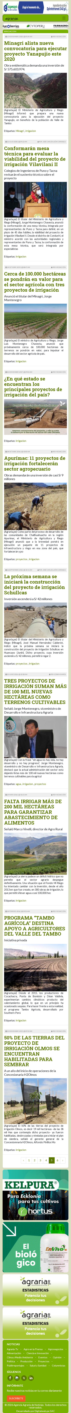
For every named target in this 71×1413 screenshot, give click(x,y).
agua (18, 784)
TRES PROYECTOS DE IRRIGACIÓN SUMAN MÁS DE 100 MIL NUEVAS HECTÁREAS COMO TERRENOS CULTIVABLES (35, 691)
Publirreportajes (15, 1365)
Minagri (20, 130)
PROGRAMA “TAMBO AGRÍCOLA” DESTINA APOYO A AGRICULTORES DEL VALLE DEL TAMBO (34, 926)
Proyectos (43, 1361)
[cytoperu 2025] (20, 26)
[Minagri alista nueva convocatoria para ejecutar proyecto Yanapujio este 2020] (35, 90)
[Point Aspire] (35, 7)
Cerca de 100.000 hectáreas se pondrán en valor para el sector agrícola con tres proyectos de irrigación (35, 282)
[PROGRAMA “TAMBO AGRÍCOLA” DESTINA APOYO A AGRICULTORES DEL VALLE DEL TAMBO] (35, 967)
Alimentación (14, 1352)
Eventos (42, 1357)
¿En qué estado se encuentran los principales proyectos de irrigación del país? (33, 386)
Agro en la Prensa (33, 1349)
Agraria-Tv (12, 1349)
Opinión (57, 1357)
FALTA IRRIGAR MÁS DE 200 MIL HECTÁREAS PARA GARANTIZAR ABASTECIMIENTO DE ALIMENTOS (33, 812)
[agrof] (35, 1290)
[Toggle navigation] (64, 18)
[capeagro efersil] (35, 1247)
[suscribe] (35, 1323)
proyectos (21, 559)
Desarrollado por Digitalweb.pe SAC (35, 1410)
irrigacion (31, 130)
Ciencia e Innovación (38, 1352)
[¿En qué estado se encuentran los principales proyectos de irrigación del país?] (35, 417)
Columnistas (58, 1365)
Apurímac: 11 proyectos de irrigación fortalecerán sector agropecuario (34, 463)
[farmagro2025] (48, 26)
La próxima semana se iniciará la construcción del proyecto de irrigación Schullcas (34, 584)
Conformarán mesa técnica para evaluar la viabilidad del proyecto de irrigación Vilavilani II (34, 156)
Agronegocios (55, 1349)
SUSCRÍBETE (16, 1398)
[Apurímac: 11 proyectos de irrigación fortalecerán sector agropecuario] (35, 506)
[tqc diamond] (35, 1195)
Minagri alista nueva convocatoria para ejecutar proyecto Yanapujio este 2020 (35, 51)
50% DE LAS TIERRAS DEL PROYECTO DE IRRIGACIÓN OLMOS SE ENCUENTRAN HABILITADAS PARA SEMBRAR (34, 1051)
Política (11, 1361)
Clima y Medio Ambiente (20, 1357)
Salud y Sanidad (38, 1365)
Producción (26, 1361)
